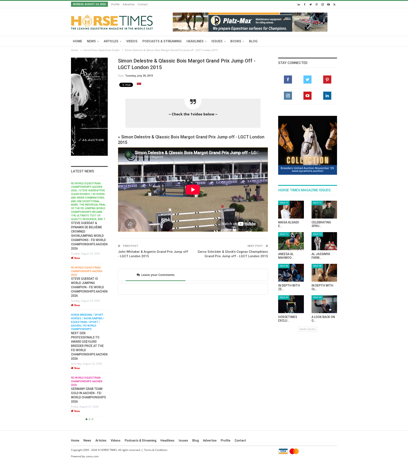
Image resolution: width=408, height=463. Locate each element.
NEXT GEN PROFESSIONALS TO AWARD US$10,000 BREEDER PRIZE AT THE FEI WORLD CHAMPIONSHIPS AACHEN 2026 (89, 345)
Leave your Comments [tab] (157, 275)
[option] (89, 299)
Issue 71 (284, 234)
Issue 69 (284, 266)
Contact (143, 4)
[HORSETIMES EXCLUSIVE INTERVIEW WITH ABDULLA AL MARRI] (291, 304)
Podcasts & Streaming (162, 41)
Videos (131, 41)
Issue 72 (317, 203)
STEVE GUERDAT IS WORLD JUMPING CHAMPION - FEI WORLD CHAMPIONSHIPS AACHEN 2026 (89, 287)
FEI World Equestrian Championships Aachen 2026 (86, 271)
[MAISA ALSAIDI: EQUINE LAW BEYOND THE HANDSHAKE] (291, 210)
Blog (253, 41)
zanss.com (92, 456)
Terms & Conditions (155, 450)
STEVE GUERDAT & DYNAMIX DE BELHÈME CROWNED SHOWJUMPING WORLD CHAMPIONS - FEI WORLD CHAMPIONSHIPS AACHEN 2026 (89, 235)
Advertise (129, 4)
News (91, 41)
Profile (115, 4)
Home (77, 41)
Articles (111, 41)
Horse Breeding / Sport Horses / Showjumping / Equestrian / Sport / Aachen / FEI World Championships (87, 322)
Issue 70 (317, 234)
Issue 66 (317, 297)
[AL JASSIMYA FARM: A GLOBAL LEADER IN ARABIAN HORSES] (324, 241)
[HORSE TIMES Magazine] (112, 21)
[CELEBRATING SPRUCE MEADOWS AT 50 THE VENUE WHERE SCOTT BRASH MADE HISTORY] (324, 210)
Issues (216, 41)
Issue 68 (317, 266)
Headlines (195, 41)
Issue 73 (284, 203)
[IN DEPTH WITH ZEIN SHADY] (291, 273)
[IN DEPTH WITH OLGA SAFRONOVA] (324, 273)
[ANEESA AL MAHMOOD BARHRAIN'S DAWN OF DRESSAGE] (291, 241)
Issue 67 (284, 297)
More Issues (307, 329)
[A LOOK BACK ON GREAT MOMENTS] (324, 304)
